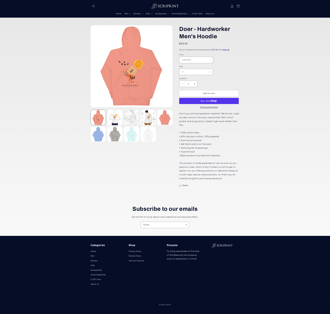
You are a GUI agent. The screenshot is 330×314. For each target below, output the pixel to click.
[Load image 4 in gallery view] (131, 117)
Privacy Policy (135, 251)
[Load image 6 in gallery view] (164, 117)
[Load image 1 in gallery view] (98, 117)
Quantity (183, 78)
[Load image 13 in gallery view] (148, 134)
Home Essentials (98, 275)
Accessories (96, 270)
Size (181, 66)
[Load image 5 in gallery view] (148, 117)
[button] (94, 6)
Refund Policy (135, 256)
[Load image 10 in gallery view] (115, 134)
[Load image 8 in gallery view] (98, 134)
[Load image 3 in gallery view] (115, 117)
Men (92, 256)
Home (93, 251)
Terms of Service (136, 261)
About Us (95, 284)
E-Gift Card (96, 279)
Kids (93, 265)
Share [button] (185, 185)
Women (94, 261)
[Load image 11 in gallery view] (131, 134)
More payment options (209, 107)
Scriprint (168, 305)
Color (181, 55)
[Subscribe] (186, 225)
